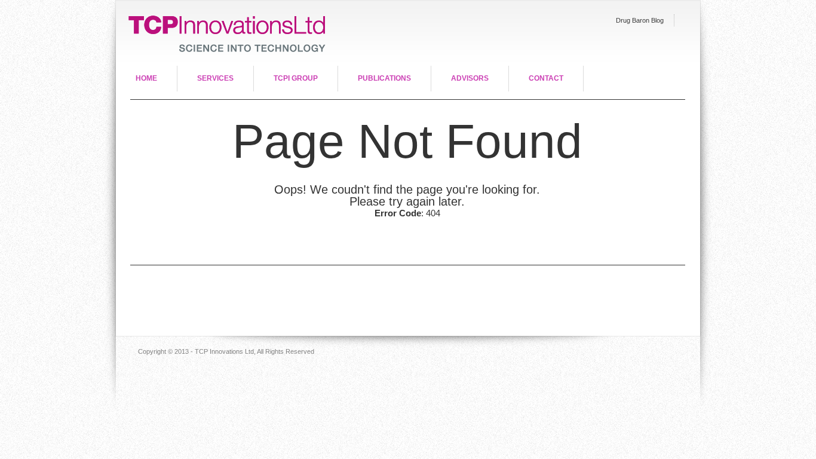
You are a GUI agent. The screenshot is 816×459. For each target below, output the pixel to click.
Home (146, 78)
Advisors (470, 78)
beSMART (222, 33)
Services (215, 78)
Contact (546, 78)
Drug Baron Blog (640, 20)
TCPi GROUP (296, 78)
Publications (384, 78)
